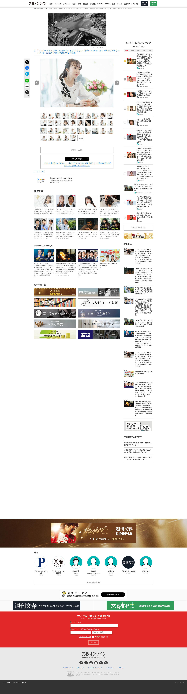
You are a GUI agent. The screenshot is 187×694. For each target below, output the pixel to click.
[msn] (101, 662)
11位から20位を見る (138, 227)
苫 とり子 (141, 114)
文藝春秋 (93, 4)
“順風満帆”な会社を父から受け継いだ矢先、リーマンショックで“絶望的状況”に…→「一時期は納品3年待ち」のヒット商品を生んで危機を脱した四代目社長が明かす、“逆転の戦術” (66, 269)
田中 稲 (140, 144)
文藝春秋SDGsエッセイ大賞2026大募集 (108, 265)
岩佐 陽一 (141, 221)
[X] (86, 662)
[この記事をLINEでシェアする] (27, 81)
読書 (113, 4)
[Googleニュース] (96, 662)
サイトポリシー (111, 668)
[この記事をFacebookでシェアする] (27, 68)
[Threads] (91, 662)
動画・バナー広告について (95, 668)
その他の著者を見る (93, 582)
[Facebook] (81, 662)
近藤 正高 (141, 162)
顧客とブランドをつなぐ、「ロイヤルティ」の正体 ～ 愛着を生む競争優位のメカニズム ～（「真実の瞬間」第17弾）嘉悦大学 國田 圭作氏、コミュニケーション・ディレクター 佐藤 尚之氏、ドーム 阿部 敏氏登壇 (44, 270)
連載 (79, 4)
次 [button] (117, 82)
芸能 (43, 172)
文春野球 (127, 4)
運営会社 (121, 668)
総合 (142, 47)
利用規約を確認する (85, 637)
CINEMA (107, 4)
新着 (51, 4)
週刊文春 (85, 4)
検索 (137, 4)
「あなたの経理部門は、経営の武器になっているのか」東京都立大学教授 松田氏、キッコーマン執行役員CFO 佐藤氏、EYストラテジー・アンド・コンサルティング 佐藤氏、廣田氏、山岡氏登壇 (88, 270)
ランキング (57, 4)
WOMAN (100, 4)
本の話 (24, 683)
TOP (35, 8)
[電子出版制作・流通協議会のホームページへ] (70, 674)
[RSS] (106, 662)
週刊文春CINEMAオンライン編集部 (143, 192)
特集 (73, 4)
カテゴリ (66, 4)
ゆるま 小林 (141, 68)
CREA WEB (15, 683)
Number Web (6, 683)
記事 (46, 8)
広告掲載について (68, 668)
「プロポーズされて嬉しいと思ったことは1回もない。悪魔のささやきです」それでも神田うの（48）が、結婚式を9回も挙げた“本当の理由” (78, 51)
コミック (119, 4)
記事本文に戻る (76, 150)
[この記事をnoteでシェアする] (27, 86)
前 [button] (37, 82)
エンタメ (40, 8)
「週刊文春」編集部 (143, 86)
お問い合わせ (80, 668)
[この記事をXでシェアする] (27, 62)
